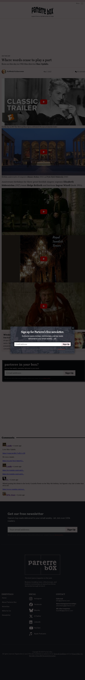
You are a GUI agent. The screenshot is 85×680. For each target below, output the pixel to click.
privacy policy (61, 349)
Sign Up (66, 344)
